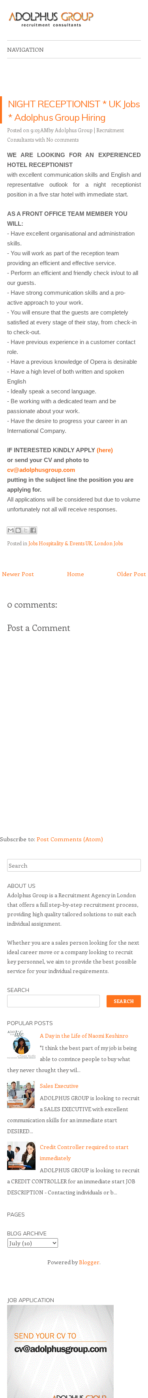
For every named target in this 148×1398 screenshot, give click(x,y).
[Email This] (11, 544)
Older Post (131, 587)
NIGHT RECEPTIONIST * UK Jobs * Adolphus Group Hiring (73, 116)
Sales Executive (59, 1099)
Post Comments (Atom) (70, 853)
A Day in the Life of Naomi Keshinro (84, 1049)
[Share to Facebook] (33, 544)
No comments (62, 153)
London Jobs (108, 556)
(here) (105, 463)
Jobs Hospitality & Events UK (60, 556)
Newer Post (18, 587)
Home (75, 587)
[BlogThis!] (18, 544)
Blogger (89, 1275)
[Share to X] (26, 544)
